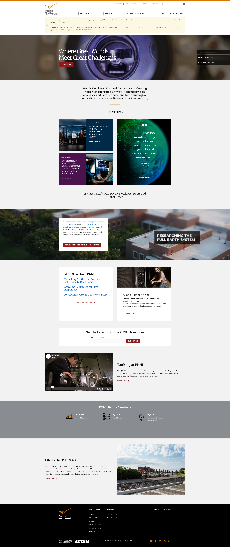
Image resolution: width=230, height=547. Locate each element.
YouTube (151, 541)
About (118, 4)
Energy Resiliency (113, 514)
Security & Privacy (95, 524)
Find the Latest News (85, 302)
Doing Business (94, 517)
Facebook (155, 541)
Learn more (66, 64)
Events (155, 4)
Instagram (164, 541)
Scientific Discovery (113, 512)
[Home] (51, 9)
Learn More (122, 381)
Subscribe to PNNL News (163, 509)
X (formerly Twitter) (160, 541)
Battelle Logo (82, 541)
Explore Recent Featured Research (82, 245)
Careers (145, 4)
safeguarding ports (87, 227)
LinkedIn (169, 541)
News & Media (131, 4)
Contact (92, 512)
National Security (113, 517)
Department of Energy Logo (65, 541)
